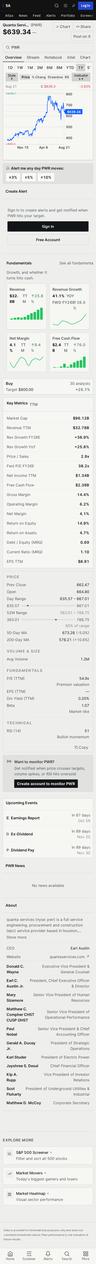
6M (49, 67)
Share (85, 26)
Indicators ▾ (81, 77)
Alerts (50, 16)
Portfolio (68, 16)
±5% (29, 177)
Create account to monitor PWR (46, 783)
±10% (46, 177)
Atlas (9, 16)
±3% (13, 177)
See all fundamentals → (74, 263)
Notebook (53, 57)
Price (26, 77)
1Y (80, 67)
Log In (85, 5)
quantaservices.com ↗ (69, 956)
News (23, 16)
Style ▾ (12, 77)
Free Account (48, 239)
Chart (65, 26)
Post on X (82, 36)
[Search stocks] (56, 5)
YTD (70, 67)
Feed (37, 16)
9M (59, 67)
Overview (13, 57)
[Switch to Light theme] (74, 5)
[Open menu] (65, 5)
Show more (17, 937)
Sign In (48, 226)
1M (30, 67)
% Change (39, 77)
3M (40, 67)
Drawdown (55, 77)
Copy (83, 747)
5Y (89, 67)
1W (20, 67)
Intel (71, 57)
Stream (33, 57)
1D (10, 67)
